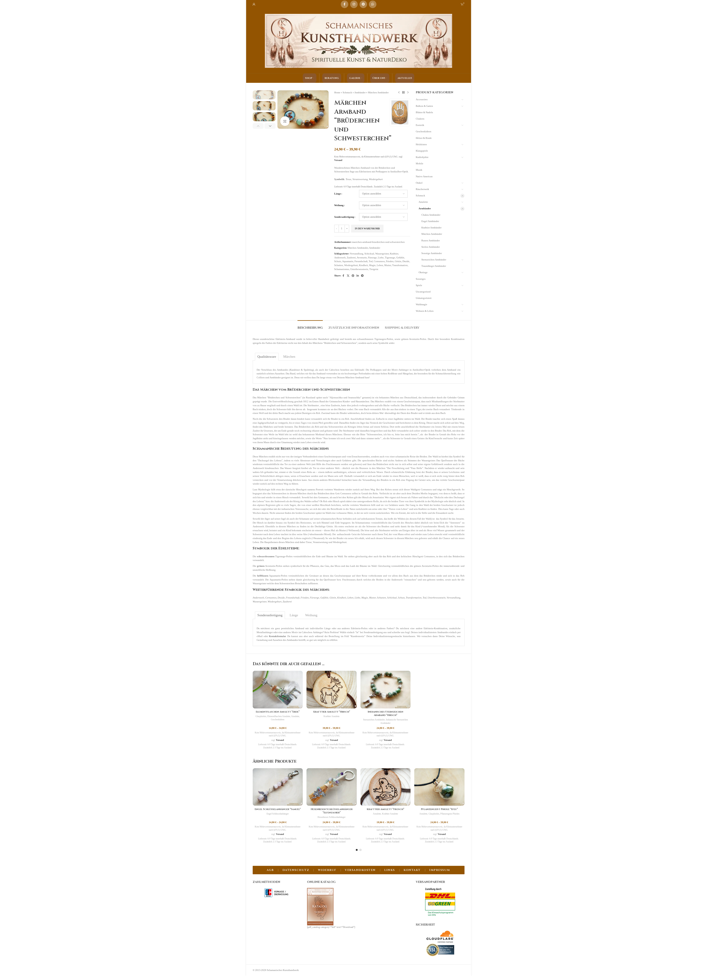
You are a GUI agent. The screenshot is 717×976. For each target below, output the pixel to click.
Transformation (400, 265)
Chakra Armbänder (430, 214)
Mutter (387, 265)
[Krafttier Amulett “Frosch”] (385, 787)
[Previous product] (399, 92)
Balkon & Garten (424, 106)
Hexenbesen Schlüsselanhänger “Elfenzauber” (332, 811)
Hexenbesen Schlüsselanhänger (331, 817)
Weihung (339, 205)
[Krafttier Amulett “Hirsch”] (331, 689)
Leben (380, 265)
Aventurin (362, 257)
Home (337, 92)
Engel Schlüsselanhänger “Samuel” (278, 809)
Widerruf (327, 870)
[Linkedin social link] (357, 275)
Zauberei (351, 257)
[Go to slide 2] (360, 850)
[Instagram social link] (354, 4)
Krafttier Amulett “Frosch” (385, 809)
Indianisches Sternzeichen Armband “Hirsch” (385, 713)
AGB (270, 870)
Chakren (420, 118)
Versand (338, 160)
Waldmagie (421, 304)
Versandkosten (360, 870)
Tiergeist (373, 269)
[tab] (310, 326)
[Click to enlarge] (285, 121)
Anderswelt (340, 257)
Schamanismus (341, 269)
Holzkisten (421, 144)
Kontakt (412, 870)
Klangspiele (422, 150)
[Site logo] (358, 40)
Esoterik (420, 125)
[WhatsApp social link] (372, 4)
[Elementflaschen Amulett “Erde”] (278, 689)
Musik (419, 169)
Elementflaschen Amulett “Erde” (278, 711)
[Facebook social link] (344, 4)
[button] (258, 126)
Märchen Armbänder (378, 92)
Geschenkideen (423, 131)
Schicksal (369, 253)
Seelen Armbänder (430, 246)
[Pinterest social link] (363, 4)
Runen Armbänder (430, 240)
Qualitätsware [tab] (266, 356)
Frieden (390, 261)
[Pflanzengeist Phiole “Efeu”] (439, 787)
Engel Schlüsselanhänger (278, 813)
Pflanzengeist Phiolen (449, 813)
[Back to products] (403, 92)
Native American (424, 176)
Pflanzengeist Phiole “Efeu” (439, 809)
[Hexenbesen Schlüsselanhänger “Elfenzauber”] (331, 787)
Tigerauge (390, 257)
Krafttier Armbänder (431, 227)
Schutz (337, 261)
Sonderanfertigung (344, 216)
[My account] (254, 4)
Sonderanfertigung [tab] (269, 615)
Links (389, 870)
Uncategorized (423, 291)
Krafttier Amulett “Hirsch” (331, 711)
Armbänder (360, 92)
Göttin (398, 261)
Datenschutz (295, 870)
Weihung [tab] (311, 615)
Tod (371, 261)
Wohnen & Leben (425, 311)
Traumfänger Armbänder (433, 266)
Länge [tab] (294, 615)
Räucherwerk (422, 189)
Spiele (419, 285)
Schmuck (347, 92)
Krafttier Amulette (331, 716)
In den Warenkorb (367, 228)
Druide (405, 261)
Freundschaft (361, 261)
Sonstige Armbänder (431, 253)
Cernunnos (379, 261)
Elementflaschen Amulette (278, 716)
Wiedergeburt (351, 265)
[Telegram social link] (362, 275)
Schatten (338, 265)
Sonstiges (421, 278)
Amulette (423, 201)
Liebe (381, 257)
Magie (372, 265)
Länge (337, 193)
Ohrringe (423, 272)
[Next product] (408, 92)
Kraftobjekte (422, 157)
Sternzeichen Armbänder (433, 259)
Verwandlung (356, 253)
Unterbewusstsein (359, 269)
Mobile (419, 163)
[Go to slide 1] (357, 850)
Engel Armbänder (430, 221)
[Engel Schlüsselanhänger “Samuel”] (278, 787)
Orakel (419, 182)
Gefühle (400, 257)
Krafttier (394, 253)
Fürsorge (372, 257)
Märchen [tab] (289, 356)
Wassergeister (382, 253)
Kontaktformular (277, 636)
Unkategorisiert (424, 298)
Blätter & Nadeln (424, 112)
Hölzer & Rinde (424, 138)
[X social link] (348, 275)
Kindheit (363, 265)
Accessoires (422, 99)
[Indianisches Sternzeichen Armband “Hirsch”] (385, 689)
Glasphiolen (260, 716)
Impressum (439, 870)
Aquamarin (347, 261)
